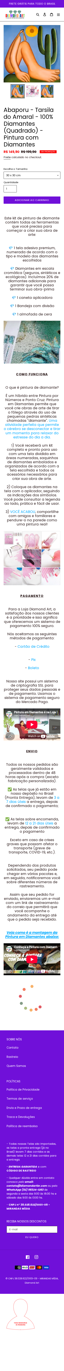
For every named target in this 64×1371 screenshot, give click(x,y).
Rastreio (12, 1057)
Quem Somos (16, 1066)
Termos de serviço (20, 1099)
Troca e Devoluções (21, 1117)
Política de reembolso (22, 1126)
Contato (12, 1048)
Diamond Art (32, 1282)
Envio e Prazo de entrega (24, 1108)
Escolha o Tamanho (16, 169)
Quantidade (11, 182)
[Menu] (58, 14)
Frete (7, 157)
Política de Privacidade (23, 1090)
